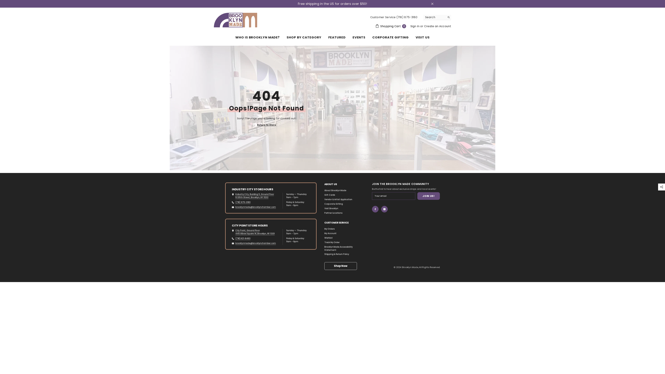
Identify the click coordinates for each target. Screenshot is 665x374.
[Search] (437, 17)
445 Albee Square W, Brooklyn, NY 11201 (255, 233)
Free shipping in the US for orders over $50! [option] (332, 4)
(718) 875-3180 (242, 202)
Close (432, 3)
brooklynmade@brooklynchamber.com (255, 207)
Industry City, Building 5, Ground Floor (254, 194)
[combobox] (434, 17)
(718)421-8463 (242, 238)
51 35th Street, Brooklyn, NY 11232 (251, 197)
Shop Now (340, 266)
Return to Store (266, 124)
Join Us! (429, 196)
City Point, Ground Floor (247, 230)
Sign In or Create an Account (430, 26)
